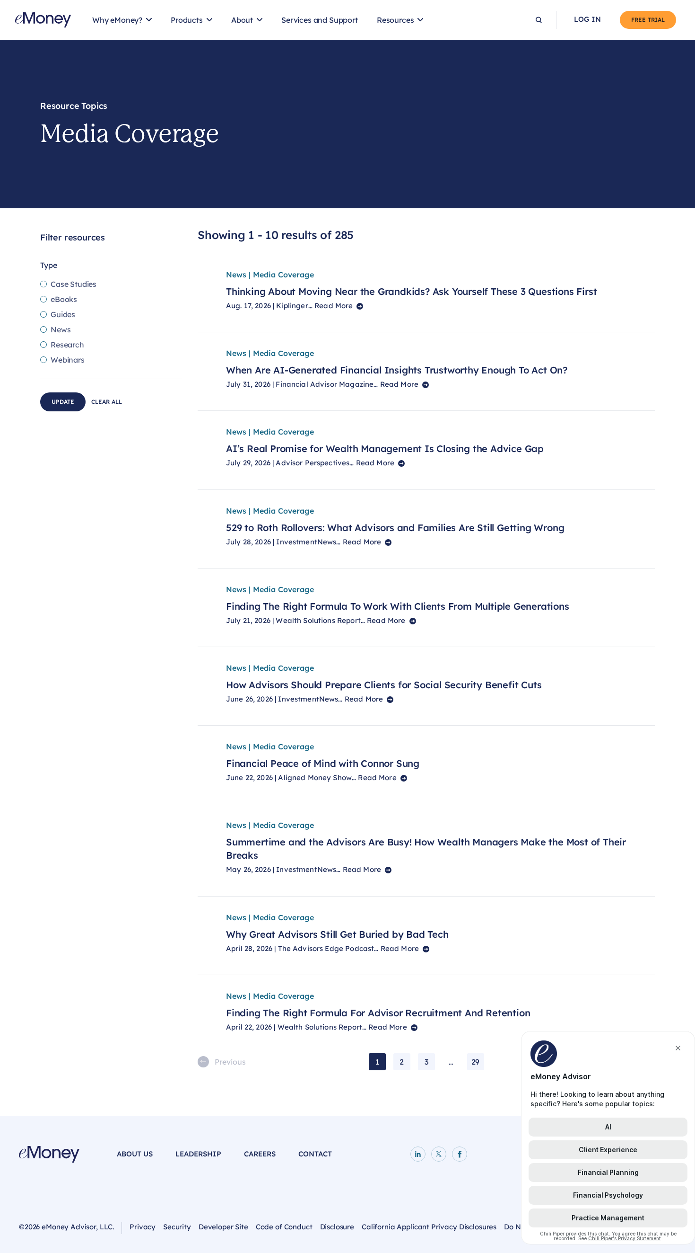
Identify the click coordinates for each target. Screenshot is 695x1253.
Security (177, 1226)
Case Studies (73, 284)
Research (67, 344)
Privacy (143, 1226)
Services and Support (319, 20)
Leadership (198, 1153)
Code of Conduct (284, 1226)
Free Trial (648, 19)
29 (475, 1061)
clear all (106, 401)
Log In (587, 19)
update (63, 401)
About (242, 20)
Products (187, 20)
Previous (230, 1061)
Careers (260, 1153)
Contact (315, 1153)
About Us (135, 1153)
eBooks (64, 299)
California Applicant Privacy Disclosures (429, 1226)
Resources (395, 20)
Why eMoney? (117, 20)
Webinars (68, 359)
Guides (63, 314)
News (60, 329)
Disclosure (337, 1226)
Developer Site (223, 1226)
